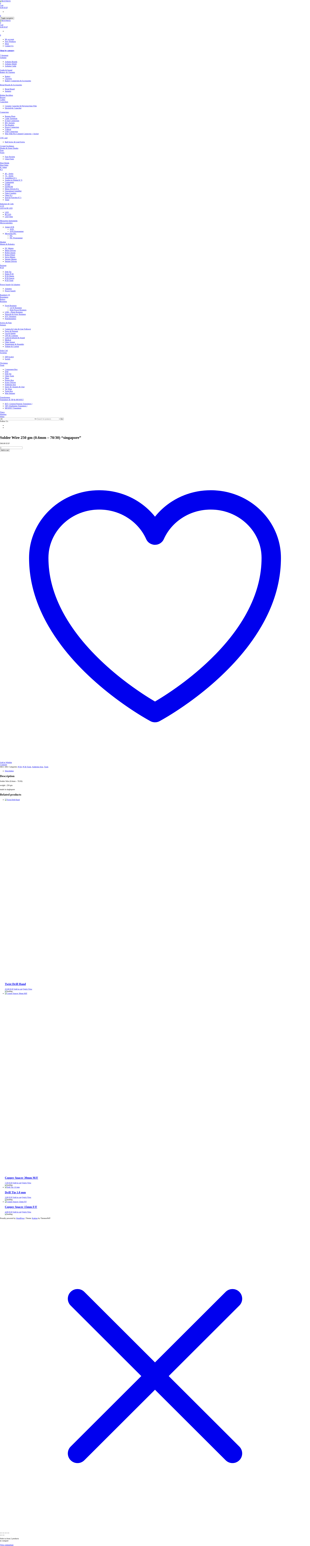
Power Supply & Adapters (10, 285)
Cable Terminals (11, 118)
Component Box (11, 369)
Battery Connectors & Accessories (18, 81)
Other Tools (9, 376)
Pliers (7, 378)
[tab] (155, 51)
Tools (2, 365)
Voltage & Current (12, 346)
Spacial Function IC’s (13, 198)
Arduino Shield (11, 64)
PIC (11, 236)
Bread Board (10, 89)
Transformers (5, 397)
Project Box (9, 380)
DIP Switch (9, 357)
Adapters (8, 289)
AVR (12, 229)
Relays (2, 299)
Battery (7, 76)
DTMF (7, 184)
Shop (7, 44)
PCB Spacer (9, 278)
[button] (155, 51)
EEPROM (9, 187)
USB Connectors (11, 132)
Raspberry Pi (5, 295)
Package (3, 265)
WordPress (20, 1218)
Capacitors (4, 102)
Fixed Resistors (11, 306)
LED (7, 212)
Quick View (27, 989)
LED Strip (9, 217)
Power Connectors (12, 127)
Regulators (4, 297)
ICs (1, 169)
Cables (2, 100)
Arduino (3, 58)
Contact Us (9, 46)
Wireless (3, 414)
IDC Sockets (10, 123)
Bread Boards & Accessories (11, 85)
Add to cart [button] (18, 989)
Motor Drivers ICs (12, 189)
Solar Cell (4, 351)
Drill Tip (8, 272)
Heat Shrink (4, 163)
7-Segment (4, 55)
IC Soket (3, 167)
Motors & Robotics (7, 244)
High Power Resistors (18, 310)
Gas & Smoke (10, 333)
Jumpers (8, 91)
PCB (2, 268)
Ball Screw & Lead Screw (15, 142)
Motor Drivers (10, 250)
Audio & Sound (6, 70)
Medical (8, 340)
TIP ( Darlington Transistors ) (16, 406)
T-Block (8, 129)
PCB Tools (9, 280)
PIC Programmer (16, 238)
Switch (7, 359)
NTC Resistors (10, 316)
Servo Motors (10, 257)
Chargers (8, 79)
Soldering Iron (10, 385)
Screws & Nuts (6, 323)
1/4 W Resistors (16, 308)
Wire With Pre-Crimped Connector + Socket (22, 134)
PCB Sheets (9, 276)
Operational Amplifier (13, 191)
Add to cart (5, 450)
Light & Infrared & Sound (15, 338)
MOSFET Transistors (13, 408)
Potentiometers (10, 319)
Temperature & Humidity (14, 344)
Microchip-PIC (10, 234)
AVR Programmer (17, 231)
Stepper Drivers (11, 261)
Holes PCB (9, 274)
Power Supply (10, 291)
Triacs (2, 412)
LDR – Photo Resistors (14, 312)
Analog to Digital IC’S (13, 180)
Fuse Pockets (10, 157)
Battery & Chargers (7, 72)
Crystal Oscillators (7, 146)
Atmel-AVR (9, 227)
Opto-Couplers (10, 193)
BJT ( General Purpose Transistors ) (18, 404)
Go (62, 419)
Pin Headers (9, 125)
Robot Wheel (10, 255)
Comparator (9, 182)
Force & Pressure (11, 331)
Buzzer (2, 97)
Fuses (2, 153)
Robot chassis (10, 253)
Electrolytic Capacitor (13, 108)
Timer (7, 200)
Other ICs (8, 195)
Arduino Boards (11, 62)
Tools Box (9, 391)
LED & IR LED (6, 208)
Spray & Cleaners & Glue (15, 387)
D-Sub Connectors (12, 121)
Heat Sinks (4, 165)
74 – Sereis (9, 176)
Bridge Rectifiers (6, 95)
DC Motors (9, 248)
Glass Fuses (9, 159)
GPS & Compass (11, 336)
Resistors (3, 301)
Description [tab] (9, 771)
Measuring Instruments (8, 221)
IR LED (8, 214)
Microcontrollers (6, 223)
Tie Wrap (8, 389)
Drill (6, 372)
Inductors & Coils (7, 204)
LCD (2, 206)
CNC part (4, 138)
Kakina (35, 1218)
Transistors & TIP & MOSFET (12, 400)
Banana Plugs (10, 116)
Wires (2, 417)
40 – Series (9, 174)
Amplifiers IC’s (11, 178)
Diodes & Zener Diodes (9, 148)
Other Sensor (10, 342)
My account (9, 39)
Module (3, 242)
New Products (10, 41)
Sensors (3, 325)
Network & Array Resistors (15, 314)
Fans (2, 150)
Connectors (4, 112)
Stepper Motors (11, 259)
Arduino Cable (10, 66)
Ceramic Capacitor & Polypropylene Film (21, 106)
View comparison (6, 1545)
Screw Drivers (10, 382)
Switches (3, 353)
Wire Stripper (10, 393)
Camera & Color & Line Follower (18, 329)
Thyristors (4, 363)
